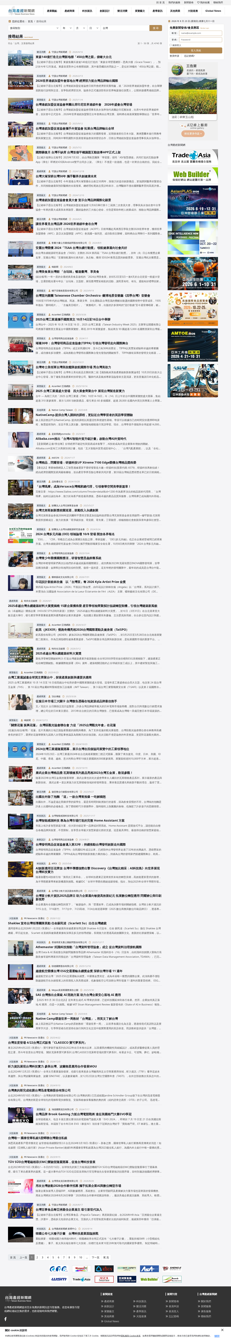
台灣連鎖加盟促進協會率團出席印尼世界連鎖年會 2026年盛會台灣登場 (84, 104)
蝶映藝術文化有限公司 (63, 577)
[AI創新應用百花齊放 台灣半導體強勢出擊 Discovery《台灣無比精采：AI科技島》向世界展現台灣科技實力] (20, 873)
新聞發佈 (188, 2)
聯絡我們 (218, 2)
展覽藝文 (140, 11)
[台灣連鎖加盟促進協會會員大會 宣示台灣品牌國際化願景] (20, 202)
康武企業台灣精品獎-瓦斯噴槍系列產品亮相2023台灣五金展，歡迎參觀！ (84, 773)
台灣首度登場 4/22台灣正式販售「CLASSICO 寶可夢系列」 (47, 1042)
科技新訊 (87, 11)
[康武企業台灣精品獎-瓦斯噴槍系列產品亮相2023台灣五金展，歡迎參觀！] (20, 775)
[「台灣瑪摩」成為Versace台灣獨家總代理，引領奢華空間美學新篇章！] (20, 489)
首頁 (30, 21)
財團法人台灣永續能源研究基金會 (68, 529)
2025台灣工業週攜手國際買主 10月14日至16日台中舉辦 (73, 319)
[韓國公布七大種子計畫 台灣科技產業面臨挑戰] (20, 1236)
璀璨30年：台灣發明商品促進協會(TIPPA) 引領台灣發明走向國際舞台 (82, 343)
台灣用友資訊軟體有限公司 (65, 1180)
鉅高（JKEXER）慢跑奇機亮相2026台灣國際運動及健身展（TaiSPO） (82, 629)
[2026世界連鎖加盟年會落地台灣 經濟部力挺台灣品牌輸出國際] (20, 83)
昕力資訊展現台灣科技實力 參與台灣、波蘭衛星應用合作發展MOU (52, 1066)
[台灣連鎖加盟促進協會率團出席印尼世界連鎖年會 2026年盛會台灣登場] (20, 107)
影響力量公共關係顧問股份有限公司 (69, 242)
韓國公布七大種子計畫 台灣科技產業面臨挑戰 (67, 1233)
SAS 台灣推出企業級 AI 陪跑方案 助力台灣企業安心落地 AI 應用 (78, 995)
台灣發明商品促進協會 (63, 338)
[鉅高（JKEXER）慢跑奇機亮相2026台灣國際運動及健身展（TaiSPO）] (20, 632)
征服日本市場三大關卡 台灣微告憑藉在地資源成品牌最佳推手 (76, 701)
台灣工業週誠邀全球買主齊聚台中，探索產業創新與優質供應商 (50, 677)
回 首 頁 (160, 2)
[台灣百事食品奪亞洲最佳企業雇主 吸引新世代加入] (20, 1212)
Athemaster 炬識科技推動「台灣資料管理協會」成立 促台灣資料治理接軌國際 (89, 947)
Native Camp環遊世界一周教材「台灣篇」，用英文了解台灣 (77, 1018)
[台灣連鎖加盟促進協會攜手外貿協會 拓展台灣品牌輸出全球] (20, 131)
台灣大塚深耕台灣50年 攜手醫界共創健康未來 (66, 176)
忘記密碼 (174, 1316)
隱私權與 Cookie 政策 (130, 1335)
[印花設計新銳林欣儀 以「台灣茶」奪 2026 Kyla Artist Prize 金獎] (20, 584)
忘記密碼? (189, 55)
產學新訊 (158, 11)
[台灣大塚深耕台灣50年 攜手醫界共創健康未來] (20, 178)
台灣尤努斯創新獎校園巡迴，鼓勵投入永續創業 (67, 510)
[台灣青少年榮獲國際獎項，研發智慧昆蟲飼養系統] (20, 560)
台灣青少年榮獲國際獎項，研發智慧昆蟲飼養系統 (68, 558)
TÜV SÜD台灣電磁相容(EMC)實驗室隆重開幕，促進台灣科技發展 (51, 1162)
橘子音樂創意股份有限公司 (65, 290)
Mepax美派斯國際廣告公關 (65, 990)
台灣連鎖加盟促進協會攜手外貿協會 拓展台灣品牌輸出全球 (75, 128)
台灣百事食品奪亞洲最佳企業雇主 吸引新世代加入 (69, 1209)
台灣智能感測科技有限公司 (65, 815)
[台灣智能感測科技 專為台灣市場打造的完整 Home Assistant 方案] (20, 823)
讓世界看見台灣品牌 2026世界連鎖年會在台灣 (66, 224)
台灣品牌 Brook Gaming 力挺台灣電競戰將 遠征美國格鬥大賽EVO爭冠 (84, 1114)
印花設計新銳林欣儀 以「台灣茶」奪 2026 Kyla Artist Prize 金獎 (81, 582)
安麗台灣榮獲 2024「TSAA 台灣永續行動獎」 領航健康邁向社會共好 (81, 248)
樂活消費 (122, 11)
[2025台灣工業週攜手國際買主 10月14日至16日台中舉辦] (20, 322)
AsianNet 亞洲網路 (61, 314)
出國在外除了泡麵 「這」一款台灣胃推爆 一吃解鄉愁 (71, 796)
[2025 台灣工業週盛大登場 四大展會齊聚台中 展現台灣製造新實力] (20, 393)
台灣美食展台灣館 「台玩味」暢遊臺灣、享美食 (67, 271)
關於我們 (206, 1301)
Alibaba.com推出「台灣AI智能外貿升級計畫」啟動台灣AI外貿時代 (81, 438)
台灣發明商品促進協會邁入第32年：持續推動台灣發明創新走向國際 (81, 844)
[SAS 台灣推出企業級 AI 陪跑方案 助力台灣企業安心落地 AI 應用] (20, 997)
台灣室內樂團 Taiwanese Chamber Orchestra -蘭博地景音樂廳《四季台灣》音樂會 (93, 295)
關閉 (217, 1336)
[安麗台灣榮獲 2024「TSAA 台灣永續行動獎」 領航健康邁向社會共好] (20, 250)
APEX (54, 863)
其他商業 (175, 11)
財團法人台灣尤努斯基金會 (65, 505)
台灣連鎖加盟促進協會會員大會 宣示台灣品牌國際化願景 (73, 200)
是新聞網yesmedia (61, 433)
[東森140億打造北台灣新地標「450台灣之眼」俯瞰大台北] (20, 59)
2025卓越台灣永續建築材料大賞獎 (58, 653)
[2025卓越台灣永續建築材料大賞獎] (20, 656)
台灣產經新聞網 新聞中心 (64, 1228)
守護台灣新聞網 (59, 51)
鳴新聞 (55, 266)
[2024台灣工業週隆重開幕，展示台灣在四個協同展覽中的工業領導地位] (20, 751)
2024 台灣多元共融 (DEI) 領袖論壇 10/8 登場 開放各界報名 (75, 534)
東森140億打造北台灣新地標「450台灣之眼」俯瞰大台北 (74, 57)
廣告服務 (206, 1311)
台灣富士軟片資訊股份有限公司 (67, 890)
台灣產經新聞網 (176, 145)
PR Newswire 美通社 (34, 918)
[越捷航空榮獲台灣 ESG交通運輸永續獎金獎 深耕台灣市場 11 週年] (20, 973)
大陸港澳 (193, 11)
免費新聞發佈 (178, 27)
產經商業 (70, 11)
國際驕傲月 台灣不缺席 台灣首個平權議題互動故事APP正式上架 (78, 152)
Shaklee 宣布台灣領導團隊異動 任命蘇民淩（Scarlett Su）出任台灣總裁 (57, 923)
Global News (213, 11)
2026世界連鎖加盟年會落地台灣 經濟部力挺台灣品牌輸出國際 (77, 80)
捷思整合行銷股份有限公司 (65, 791)
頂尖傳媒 (56, 696)
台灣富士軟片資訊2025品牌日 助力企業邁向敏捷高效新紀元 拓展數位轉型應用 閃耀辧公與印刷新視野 (98, 897)
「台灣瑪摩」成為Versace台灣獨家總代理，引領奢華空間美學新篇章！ (83, 486)
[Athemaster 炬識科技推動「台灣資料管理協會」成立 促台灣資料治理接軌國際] (20, 949)
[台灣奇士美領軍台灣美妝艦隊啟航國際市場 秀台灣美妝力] (20, 369)
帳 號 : (174, 33)
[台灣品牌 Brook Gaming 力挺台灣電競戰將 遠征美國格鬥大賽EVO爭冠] (20, 1116)
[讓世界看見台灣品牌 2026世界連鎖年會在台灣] (20, 226)
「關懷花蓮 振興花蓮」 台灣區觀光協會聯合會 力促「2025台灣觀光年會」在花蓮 (62, 725)
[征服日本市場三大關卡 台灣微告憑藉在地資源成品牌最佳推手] (20, 703)
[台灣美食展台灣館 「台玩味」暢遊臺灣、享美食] (20, 274)
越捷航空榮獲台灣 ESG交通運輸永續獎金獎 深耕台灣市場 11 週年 (81, 971)
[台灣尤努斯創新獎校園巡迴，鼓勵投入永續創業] (20, 512)
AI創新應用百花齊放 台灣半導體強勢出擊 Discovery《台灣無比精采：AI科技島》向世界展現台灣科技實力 (98, 870)
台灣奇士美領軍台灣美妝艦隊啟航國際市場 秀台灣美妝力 (73, 367)
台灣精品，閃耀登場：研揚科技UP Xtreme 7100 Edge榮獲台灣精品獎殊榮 (86, 462)
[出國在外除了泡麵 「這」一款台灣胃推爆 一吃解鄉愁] (20, 799)
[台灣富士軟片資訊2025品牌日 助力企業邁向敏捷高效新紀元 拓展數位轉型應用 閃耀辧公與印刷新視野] (20, 900)
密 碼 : (174, 39)
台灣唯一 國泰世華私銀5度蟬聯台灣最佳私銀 (37, 1138)
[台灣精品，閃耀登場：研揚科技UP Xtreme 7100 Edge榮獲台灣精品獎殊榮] (20, 465)
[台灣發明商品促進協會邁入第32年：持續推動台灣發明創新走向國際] (20, 847)
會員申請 (174, 55)
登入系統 (196, 50)
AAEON (55, 457)
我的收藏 (205, 2)
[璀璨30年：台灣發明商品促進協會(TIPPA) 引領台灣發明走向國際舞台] (20, 346)
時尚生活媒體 (30, 600)
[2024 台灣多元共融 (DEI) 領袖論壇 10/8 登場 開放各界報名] (20, 536)
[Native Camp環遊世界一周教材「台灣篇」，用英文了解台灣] (20, 1021)
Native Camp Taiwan (62, 409)
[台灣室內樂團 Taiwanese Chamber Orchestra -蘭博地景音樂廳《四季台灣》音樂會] (20, 298)
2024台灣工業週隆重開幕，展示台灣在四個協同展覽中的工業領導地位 (82, 749)
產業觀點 (52, 11)
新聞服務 (206, 1306)
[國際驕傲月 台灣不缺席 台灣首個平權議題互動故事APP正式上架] (20, 154)
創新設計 (105, 11)
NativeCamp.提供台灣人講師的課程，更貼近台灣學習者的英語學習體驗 (84, 415)
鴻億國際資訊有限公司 (63, 1109)
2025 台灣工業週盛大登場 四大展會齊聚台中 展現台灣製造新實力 (80, 391)
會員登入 (174, 1311)
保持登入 (176, 45)
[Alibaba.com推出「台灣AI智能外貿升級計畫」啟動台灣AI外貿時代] (20, 441)
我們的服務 (174, 2)
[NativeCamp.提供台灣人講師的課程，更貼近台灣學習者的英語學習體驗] (20, 417)
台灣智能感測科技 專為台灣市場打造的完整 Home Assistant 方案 (80, 820)
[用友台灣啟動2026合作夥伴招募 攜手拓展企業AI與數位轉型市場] (20, 1188)
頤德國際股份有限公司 (63, 966)
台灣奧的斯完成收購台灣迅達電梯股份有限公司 (39, 1090)
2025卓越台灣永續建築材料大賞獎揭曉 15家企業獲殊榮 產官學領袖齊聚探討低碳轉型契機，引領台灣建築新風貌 (82, 606)
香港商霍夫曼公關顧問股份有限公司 (69, 942)
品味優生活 (57, 481)
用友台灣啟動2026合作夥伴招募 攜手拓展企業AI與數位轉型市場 (78, 1185)
